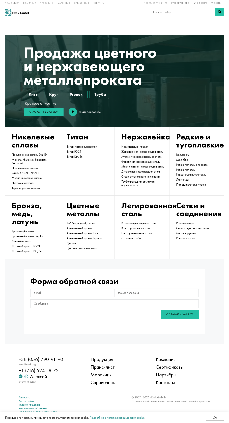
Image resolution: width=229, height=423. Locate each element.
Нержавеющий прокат (134, 146)
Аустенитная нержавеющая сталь (141, 156)
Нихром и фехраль (23, 183)
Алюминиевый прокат (79, 228)
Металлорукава (186, 233)
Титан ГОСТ (74, 151)
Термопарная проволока (26, 188)
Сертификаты (169, 367)
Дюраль (71, 243)
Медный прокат (21, 241)
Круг (53, 94)
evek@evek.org (180, 3)
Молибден (182, 159)
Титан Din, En (74, 156)
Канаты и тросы (185, 238)
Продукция (47, 3)
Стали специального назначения (140, 176)
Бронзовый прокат (23, 231)
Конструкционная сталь (135, 228)
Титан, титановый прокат (82, 146)
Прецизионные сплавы (25, 168)
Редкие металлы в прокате (192, 164)
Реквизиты (24, 397)
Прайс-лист (12, 3)
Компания (29, 3)
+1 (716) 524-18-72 (39, 370)
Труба (100, 94)
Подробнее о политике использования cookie (117, 417)
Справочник (81, 3)
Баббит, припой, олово (81, 223)
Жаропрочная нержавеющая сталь (142, 151)
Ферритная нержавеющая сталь (140, 161)
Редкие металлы (185, 169)
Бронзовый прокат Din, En (27, 236)
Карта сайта (26, 401)
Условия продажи (29, 404)
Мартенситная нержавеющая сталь (142, 166)
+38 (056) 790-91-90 (155, 3)
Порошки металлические (191, 184)
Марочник (64, 3)
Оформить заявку (43, 112)
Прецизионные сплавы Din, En (29, 154)
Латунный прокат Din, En (27, 251)
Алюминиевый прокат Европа (84, 238)
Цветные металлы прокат (82, 248)
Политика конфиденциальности (38, 412)
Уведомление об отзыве (33, 408)
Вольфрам (182, 154)
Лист (32, 94)
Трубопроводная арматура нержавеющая (138, 183)
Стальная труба (131, 238)
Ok (215, 417)
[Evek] (17, 12)
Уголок (76, 94)
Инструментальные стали (136, 233)
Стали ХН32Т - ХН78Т (25, 173)
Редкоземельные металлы (191, 174)
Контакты (98, 3)
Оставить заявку (179, 314)
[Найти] (219, 12)
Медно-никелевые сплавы (27, 178)
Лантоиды (182, 179)
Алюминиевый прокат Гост (82, 233)
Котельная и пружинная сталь (139, 223)
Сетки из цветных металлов (192, 228)
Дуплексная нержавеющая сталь (140, 171)
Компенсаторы (185, 223)
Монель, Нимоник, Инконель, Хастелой (29, 161)
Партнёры (166, 375)
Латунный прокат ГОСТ (26, 246)
